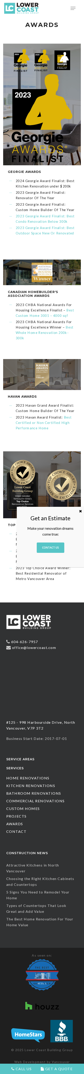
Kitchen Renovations (30, 785)
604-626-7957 (24, 642)
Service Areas (20, 759)
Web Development (30, 1062)
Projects (16, 816)
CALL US (23, 1069)
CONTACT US (50, 547)
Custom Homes (23, 808)
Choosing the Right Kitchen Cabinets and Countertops (40, 881)
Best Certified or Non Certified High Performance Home (44, 422)
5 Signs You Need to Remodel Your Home (38, 895)
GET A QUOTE (58, 1069)
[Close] (80, 511)
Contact (16, 831)
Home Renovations (28, 778)
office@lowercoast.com (34, 647)
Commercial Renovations (35, 801)
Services (15, 768)
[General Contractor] (28, 631)
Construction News (27, 853)
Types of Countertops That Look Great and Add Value (36, 908)
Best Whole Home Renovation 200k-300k (45, 332)
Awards (14, 824)
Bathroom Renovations (33, 793)
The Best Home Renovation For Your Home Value (39, 922)
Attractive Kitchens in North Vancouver (32, 868)
